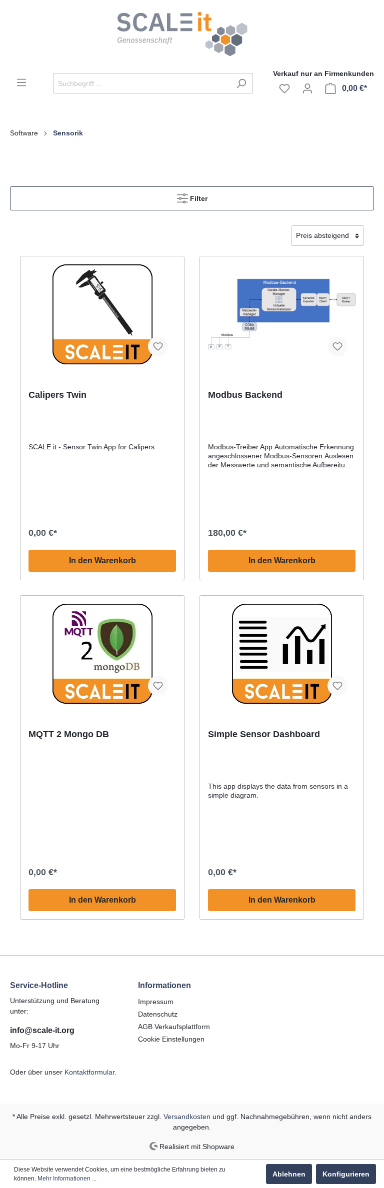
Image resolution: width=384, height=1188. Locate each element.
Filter (198, 198)
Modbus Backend (245, 395)
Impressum (156, 1002)
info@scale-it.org (42, 1030)
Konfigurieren (346, 1174)
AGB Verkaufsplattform (174, 1027)
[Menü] (21, 82)
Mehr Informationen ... (67, 1178)
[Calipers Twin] (102, 314)
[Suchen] (241, 83)
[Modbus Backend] (282, 314)
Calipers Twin (57, 395)
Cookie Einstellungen (171, 1039)
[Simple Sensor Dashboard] (282, 654)
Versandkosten (187, 1117)
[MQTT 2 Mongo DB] (102, 654)
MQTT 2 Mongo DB (68, 734)
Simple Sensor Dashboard (264, 734)
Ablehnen (289, 1174)
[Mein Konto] (307, 88)
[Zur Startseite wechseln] (192, 34)
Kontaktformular (89, 1072)
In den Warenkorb (102, 560)
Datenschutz (158, 1014)
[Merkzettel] (284, 88)
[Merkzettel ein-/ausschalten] (158, 346)
